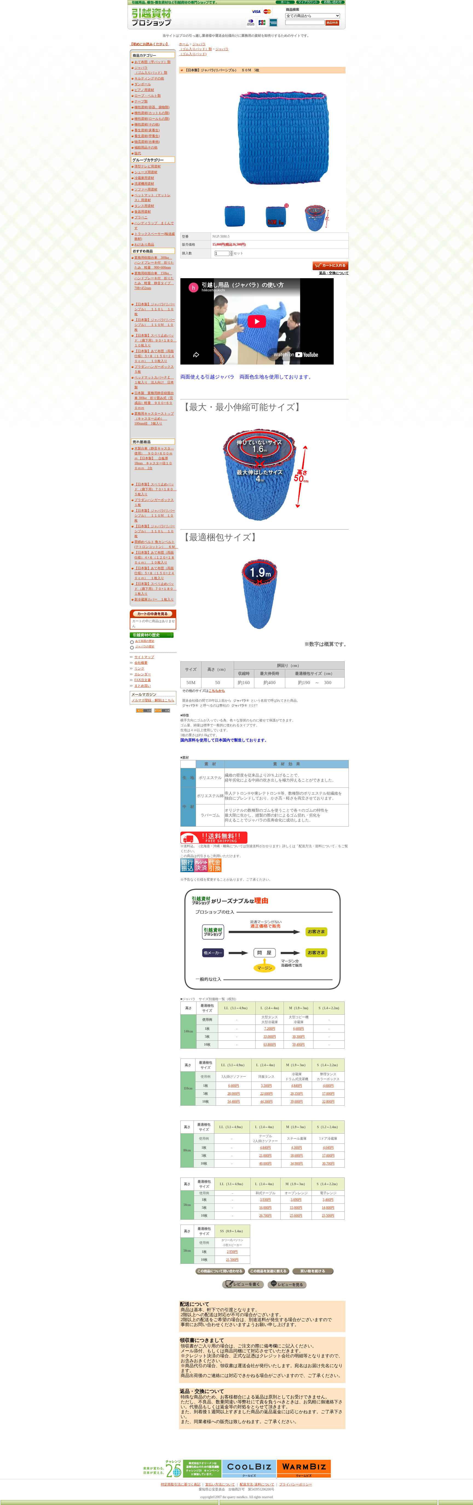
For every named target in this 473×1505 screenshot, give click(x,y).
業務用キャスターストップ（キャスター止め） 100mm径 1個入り (154, 418)
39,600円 (296, 1101)
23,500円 (328, 1215)
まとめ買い (142, 686)
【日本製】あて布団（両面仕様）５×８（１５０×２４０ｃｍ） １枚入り (154, 573)
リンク (139, 668)
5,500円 (266, 1086)
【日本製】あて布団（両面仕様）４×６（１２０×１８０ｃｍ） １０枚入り (154, 557)
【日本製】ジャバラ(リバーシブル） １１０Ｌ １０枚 (154, 309)
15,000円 (296, 1208)
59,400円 (298, 1044)
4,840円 (296, 1086)
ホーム (184, 44)
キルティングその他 (149, 78)
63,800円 (270, 1044)
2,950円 (232, 1252)
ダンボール (142, 84)
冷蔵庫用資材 (144, 178)
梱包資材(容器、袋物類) (151, 107)
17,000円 (328, 1094)
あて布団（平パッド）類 (152, 62)
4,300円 (296, 1148)
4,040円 (328, 1148)
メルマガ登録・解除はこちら (153, 700)
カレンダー (142, 674)
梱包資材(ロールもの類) (151, 119)
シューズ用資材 (145, 172)
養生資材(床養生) (147, 130)
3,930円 (265, 1200)
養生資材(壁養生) (147, 136)
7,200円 (269, 1029)
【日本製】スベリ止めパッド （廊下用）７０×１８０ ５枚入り (155, 489)
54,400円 (233, 1101)
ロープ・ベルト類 (147, 96)
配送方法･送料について (257, 1484)
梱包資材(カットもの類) (151, 113)
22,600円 (266, 1094)
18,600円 (296, 1155)
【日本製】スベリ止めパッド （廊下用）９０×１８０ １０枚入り (155, 340)
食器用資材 (142, 212)
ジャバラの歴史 (144, 646)
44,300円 (266, 1101)
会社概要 (141, 663)
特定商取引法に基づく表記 (180, 1484)
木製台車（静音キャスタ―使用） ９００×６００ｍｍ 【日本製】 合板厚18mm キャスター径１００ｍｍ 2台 (154, 458)
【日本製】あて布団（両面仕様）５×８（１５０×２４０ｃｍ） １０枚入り (154, 356)
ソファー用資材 (145, 189)
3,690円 (296, 1200)
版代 (137, 153)
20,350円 (296, 1094)
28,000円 (233, 1094)
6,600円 (298, 1029)
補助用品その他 (145, 147)
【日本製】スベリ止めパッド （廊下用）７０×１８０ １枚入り (155, 589)
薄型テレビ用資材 (147, 166)
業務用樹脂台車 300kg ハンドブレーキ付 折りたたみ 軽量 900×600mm (154, 262)
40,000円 (265, 1163)
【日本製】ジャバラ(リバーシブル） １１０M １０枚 (154, 325)
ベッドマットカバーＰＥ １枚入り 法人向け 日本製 (154, 382)
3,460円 (328, 1200)
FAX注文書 (142, 680)
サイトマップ (144, 657)
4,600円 (328, 1086)
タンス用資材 (144, 206)
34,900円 (296, 1163)
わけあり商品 (144, 244)
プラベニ (141, 217)
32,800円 (328, 1101)
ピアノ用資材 (144, 90)
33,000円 (270, 1037)
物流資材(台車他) (147, 142)
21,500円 (232, 1260)
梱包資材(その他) (147, 124)
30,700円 (328, 1163)
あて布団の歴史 (144, 640)
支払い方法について (220, 1484)
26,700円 (265, 1215)
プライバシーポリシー (295, 1484)
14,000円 (328, 1208)
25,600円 (296, 1215)
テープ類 (141, 101)
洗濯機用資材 (144, 184)
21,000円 (265, 1155)
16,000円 (265, 1208)
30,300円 (298, 1037)
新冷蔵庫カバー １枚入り (154, 599)
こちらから (217, 691)
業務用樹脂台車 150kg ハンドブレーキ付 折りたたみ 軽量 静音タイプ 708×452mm (154, 280)
